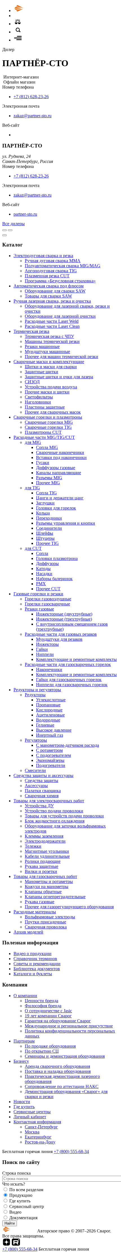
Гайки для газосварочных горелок (69, 679)
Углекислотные (51, 699)
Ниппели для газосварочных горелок (71, 684)
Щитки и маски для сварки (51, 366)
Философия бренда (43, 1005)
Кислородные (49, 709)
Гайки (42, 649)
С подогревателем (53, 755)
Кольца (43, 513)
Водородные (48, 720)
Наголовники (38, 402)
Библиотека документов (37, 968)
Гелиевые (45, 725)
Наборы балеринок (54, 578)
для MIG (33, 442)
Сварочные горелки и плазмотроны (48, 417)
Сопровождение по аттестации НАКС (61, 1086)
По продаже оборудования (50, 1046)
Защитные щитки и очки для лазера (59, 376)
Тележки (33, 846)
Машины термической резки (52, 341)
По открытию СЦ (42, 1051)
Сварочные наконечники (60, 452)
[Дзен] (6, 1244)
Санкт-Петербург (41, 1126)
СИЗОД (32, 381)
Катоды (43, 568)
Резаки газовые (39, 609)
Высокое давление (53, 730)
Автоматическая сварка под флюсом (49, 285)
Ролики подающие (42, 861)
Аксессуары (36, 785)
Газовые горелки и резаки (38, 593)
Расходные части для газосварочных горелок (68, 664)
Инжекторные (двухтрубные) (64, 614)
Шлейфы (44, 533)
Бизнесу (21, 1061)
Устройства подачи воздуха (51, 386)
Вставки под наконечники (61, 457)
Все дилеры (13, 223)
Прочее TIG (47, 543)
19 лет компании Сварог (48, 1015)
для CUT (33, 548)
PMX (41, 583)
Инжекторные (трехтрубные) (64, 619)
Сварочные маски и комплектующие (49, 361)
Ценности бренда (41, 1000)
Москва (32, 1131)
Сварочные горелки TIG (48, 427)
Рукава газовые (39, 901)
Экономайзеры (50, 760)
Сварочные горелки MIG (49, 422)
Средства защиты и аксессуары (43, 775)
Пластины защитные (45, 407)
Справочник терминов (35, 958)
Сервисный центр (26, 1206)
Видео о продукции (32, 953)
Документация (23, 1217)
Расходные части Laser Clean (52, 326)
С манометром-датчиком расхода (67, 745)
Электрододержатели (45, 841)
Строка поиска (16, 1173)
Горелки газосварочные (47, 603)
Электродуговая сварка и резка (43, 255)
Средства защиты (41, 780)
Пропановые (48, 704)
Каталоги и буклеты (33, 973)
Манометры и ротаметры (49, 881)
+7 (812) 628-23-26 (31, 96)
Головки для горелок (56, 508)
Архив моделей (28, 932)
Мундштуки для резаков (59, 639)
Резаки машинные (42, 346)
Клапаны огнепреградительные (55, 896)
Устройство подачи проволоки (54, 810)
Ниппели (45, 654)
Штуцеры (45, 538)
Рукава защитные (41, 866)
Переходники (49, 518)
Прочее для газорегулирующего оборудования (69, 906)
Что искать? (13, 1184)
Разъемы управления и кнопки (65, 523)
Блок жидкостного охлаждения (54, 821)
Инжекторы (47, 644)
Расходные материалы (35, 911)
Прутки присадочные (45, 921)
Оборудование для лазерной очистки (60, 316)
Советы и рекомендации (37, 963)
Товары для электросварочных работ (49, 800)
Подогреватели (50, 765)
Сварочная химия (42, 795)
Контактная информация (37, 1121)
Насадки (44, 573)
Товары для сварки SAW (48, 296)
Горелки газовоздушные (48, 598)
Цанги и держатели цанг (60, 497)
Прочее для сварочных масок (53, 412)
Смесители (35, 770)
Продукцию (20, 1195)
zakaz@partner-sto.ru (32, 115)
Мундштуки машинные (47, 351)
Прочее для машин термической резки (61, 356)
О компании (25, 995)
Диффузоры (47, 563)
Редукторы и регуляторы (37, 689)
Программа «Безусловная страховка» (60, 280)
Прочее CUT (48, 588)
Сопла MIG (47, 447)
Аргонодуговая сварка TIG (51, 270)
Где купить (24, 1106)
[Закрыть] (4, 235)
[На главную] (35, 10)
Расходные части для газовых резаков (61, 634)
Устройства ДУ (39, 805)
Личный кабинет (30, 1116)
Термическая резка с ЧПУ (49, 336)
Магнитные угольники (47, 851)
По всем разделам (26, 1189)
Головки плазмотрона (57, 558)
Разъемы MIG (49, 477)
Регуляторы (36, 740)
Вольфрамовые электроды (50, 916)
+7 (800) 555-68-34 (71, 1151)
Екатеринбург (38, 1137)
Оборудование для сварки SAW (55, 291)
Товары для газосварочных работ (45, 876)
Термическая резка (31, 331)
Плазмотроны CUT (43, 432)
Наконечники (49, 669)
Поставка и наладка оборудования (58, 1071)
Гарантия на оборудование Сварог (58, 1020)
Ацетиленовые (50, 715)
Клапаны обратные (43, 891)
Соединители (49, 528)
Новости (22, 1101)
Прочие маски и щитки (47, 391)
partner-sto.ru (25, 214)
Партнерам (24, 1041)
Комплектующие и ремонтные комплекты (76, 659)
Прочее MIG (48, 482)
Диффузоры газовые (55, 467)
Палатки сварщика (43, 790)
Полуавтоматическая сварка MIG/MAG (62, 265)
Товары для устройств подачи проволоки (64, 815)
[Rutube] (16, 1244)
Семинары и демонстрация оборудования (65, 1056)
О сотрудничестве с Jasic (48, 1010)
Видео (15, 1212)
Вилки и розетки (41, 871)
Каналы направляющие (58, 472)
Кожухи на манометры (46, 886)
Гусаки (42, 462)
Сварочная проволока (46, 927)
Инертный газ (49, 735)
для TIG (32, 487)
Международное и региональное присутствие (69, 1026)
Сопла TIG (46, 492)
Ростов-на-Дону (40, 1142)
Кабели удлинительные (47, 856)
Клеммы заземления (44, 836)
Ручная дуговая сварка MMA (52, 260)
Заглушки (45, 503)
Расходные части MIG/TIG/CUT (44, 437)
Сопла (42, 553)
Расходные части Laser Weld (52, 321)
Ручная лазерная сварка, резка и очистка (52, 301)
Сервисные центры (32, 1111)
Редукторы (35, 694)
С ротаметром (49, 750)
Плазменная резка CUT (47, 275)
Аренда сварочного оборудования (57, 1066)
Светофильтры (39, 397)
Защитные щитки (41, 371)
